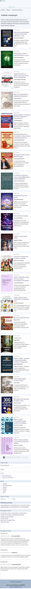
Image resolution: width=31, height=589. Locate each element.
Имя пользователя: (5, 465)
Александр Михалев (19, 140)
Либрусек (15, 5)
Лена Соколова (18, 98)
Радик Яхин (17, 340)
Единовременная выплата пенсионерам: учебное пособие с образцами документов (22, 136)
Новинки (5, 483)
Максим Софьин (18, 240)
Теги (4, 492)
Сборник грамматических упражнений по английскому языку (21, 299)
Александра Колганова (20, 79)
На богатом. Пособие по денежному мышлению (12, 514)
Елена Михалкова (24, 507)
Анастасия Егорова (19, 260)
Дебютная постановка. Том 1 (8, 520)
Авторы (5, 487)
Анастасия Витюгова (19, 181)
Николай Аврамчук (19, 57)
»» (26, 457)
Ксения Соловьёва (18, 303)
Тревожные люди (5, 522)
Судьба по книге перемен (7, 516)
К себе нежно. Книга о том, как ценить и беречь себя (13, 513)
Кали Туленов (17, 403)
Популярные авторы (6, 502)
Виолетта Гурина (18, 425)
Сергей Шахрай (18, 120)
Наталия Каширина (19, 38)
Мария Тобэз (17, 319)
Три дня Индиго (4, 518)
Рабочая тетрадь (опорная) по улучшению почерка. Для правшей (21, 441)
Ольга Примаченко (5, 505)
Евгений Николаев (18, 199)
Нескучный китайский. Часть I (21, 317)
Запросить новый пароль (7, 477)
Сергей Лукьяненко (15, 505)
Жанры (4, 489)
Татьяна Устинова (25, 505)
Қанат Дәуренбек (18, 364)
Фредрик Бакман (5, 507)
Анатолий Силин (18, 218)
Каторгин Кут (4, 533)
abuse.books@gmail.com (15, 586)
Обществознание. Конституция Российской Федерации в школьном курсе (22, 116)
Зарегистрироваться (6, 475)
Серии (4, 490)
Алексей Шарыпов (18, 282)
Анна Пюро (16, 382)
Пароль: (2, 469)
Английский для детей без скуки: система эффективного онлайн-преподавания (22, 177)
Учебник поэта (17, 338)
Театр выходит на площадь (21, 215)
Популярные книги (7, 485)
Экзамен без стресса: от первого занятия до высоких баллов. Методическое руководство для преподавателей (21, 77)
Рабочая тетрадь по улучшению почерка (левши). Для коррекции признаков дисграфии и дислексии (20, 423)
